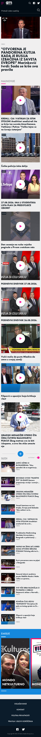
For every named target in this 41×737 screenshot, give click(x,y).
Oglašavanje (20, 704)
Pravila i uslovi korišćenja (20, 721)
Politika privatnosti (21, 715)
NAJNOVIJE (8, 81)
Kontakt (20, 709)
